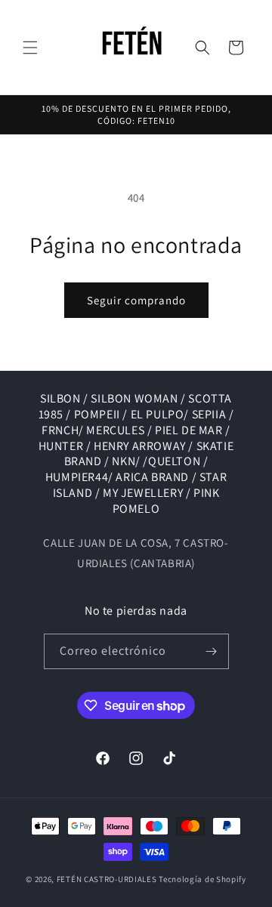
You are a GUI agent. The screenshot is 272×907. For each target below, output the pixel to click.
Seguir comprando (136, 300)
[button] (30, 47)
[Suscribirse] (211, 651)
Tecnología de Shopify (202, 879)
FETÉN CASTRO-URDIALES (107, 879)
